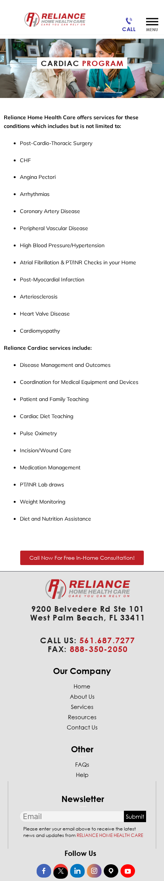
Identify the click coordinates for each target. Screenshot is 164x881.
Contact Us (82, 727)
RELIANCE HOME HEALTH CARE (110, 835)
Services (82, 706)
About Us (82, 696)
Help (82, 774)
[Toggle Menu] (152, 21)
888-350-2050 (99, 649)
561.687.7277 (107, 640)
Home (82, 686)
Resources (82, 717)
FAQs (82, 764)
